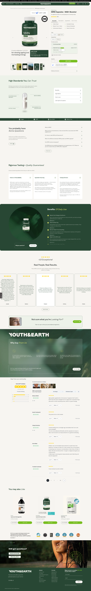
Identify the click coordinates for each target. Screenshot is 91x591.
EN (78, 3)
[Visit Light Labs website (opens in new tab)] (53, 65)
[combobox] (78, 4)
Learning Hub (41, 576)
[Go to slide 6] (31, 62)
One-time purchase (57, 44)
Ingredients (58, 93)
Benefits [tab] (54, 20)
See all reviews (45, 309)
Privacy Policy (54, 574)
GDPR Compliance (55, 577)
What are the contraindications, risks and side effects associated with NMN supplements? (61, 131)
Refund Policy (54, 573)
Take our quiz (72, 3)
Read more (52, 220)
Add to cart (25, 522)
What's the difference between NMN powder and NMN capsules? (59, 138)
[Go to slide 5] (30, 62)
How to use (58, 97)
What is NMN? (48, 127)
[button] (3, 4)
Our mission (76, 369)
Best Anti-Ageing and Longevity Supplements (26, 8)
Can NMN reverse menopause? (52, 142)
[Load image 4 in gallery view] (30, 66)
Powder (61, 34)
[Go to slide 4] (29, 62)
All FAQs (11, 143)
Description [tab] (61, 20)
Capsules (55, 34)
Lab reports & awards (60, 100)
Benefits (57, 90)
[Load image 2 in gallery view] (19, 66)
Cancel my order (54, 581)
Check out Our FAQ (14, 553)
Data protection (54, 580)
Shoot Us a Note (15, 556)
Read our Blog (33, 245)
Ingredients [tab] (67, 20)
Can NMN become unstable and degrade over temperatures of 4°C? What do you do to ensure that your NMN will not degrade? (62, 146)
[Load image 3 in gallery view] (24, 66)
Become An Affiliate (42, 580)
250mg (53, 39)
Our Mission (41, 573)
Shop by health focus (14, 8)
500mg (58, 39)
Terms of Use (54, 576)
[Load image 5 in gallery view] (36, 66)
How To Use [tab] (74, 20)
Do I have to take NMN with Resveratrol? (54, 135)
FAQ (40, 577)
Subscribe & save (58, 47)
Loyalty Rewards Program (43, 574)
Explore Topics (41, 581)
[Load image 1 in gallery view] (13, 66)
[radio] (52, 44)
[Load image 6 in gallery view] (42, 66)
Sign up (79, 581)
